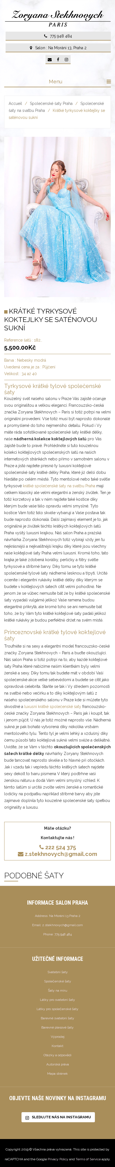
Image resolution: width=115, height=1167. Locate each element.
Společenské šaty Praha (51, 103)
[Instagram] (66, 59)
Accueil (15, 103)
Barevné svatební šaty (57, 1018)
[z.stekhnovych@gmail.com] (49, 59)
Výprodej (57, 1037)
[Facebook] (58, 59)
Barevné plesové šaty (57, 1027)
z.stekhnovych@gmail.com (61, 854)
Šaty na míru (57, 990)
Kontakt (57, 1046)
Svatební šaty (57, 972)
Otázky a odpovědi (57, 1055)
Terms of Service (88, 1159)
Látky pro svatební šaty (57, 1000)
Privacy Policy (58, 1159)
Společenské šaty (57, 981)
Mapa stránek (57, 1074)
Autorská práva (57, 1064)
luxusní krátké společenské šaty (52, 706)
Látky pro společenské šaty (57, 1009)
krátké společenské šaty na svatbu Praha (59, 486)
